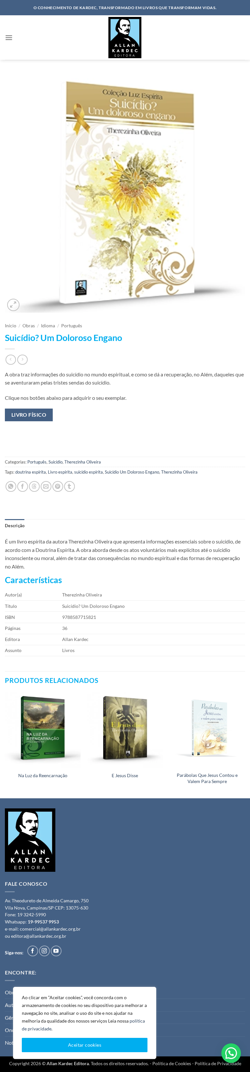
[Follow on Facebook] (32, 951)
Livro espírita (60, 472)
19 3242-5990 (31, 914)
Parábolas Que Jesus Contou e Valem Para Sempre (207, 778)
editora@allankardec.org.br (38, 936)
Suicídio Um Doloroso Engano (132, 472)
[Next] (245, 745)
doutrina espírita (30, 472)
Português (71, 325)
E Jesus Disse (125, 775)
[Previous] (5, 745)
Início (10, 325)
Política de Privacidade (218, 1063)
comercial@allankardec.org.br (50, 929)
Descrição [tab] (14, 525)
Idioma (48, 325)
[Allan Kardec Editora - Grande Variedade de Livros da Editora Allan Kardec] (125, 37)
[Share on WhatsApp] (11, 486)
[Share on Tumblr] (69, 486)
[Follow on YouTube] (56, 951)
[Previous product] (22, 360)
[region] (84, 1023)
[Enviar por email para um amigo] (46, 486)
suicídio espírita (88, 472)
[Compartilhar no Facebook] (22, 486)
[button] (9, 38)
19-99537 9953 (43, 921)
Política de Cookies (171, 1063)
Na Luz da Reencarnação (42, 775)
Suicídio (55, 461)
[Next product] (11, 360)
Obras (28, 325)
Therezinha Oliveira (82, 461)
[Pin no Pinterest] (57, 486)
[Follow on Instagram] (44, 951)
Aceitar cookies (84, 1045)
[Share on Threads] (34, 486)
